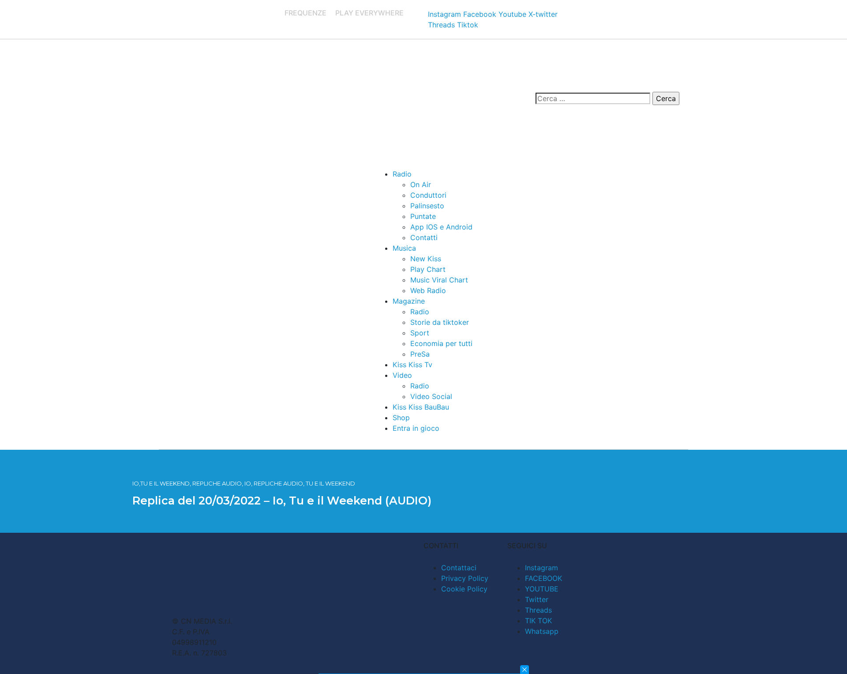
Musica (404, 248)
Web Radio (428, 290)
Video (402, 375)
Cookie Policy (464, 588)
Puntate (423, 216)
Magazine (409, 301)
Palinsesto (427, 205)
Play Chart (428, 269)
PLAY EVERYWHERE (369, 12)
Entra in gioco (416, 428)
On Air (420, 184)
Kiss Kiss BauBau (421, 407)
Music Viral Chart (439, 279)
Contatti (424, 237)
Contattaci (458, 567)
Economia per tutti (441, 343)
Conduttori (428, 195)
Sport (419, 332)
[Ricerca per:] (593, 98)
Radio (402, 173)
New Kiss (425, 258)
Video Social (431, 396)
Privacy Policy (464, 578)
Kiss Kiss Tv (412, 364)
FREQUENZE (305, 12)
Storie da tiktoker (439, 322)
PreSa (420, 354)
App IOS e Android (441, 226)
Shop (401, 417)
